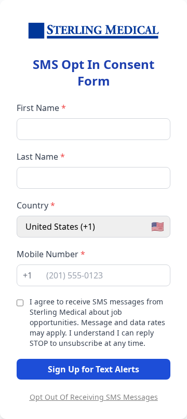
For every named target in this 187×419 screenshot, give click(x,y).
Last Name (41, 156)
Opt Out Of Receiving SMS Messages (94, 397)
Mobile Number (51, 254)
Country (36, 205)
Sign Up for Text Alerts (93, 369)
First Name (41, 108)
